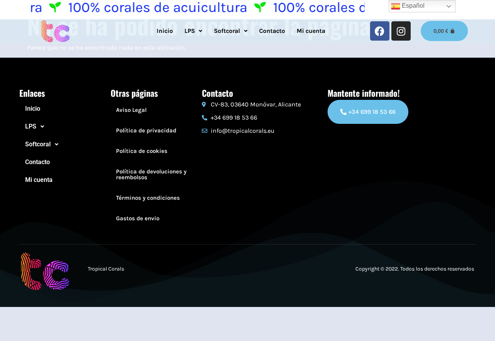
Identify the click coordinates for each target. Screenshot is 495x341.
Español (412, 5)
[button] (193, 31)
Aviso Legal (131, 109)
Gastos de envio (137, 218)
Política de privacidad (146, 130)
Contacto (272, 30)
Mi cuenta (311, 30)
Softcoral (227, 30)
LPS (189, 30)
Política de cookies (141, 150)
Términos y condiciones (148, 197)
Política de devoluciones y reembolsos (151, 174)
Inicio (165, 30)
